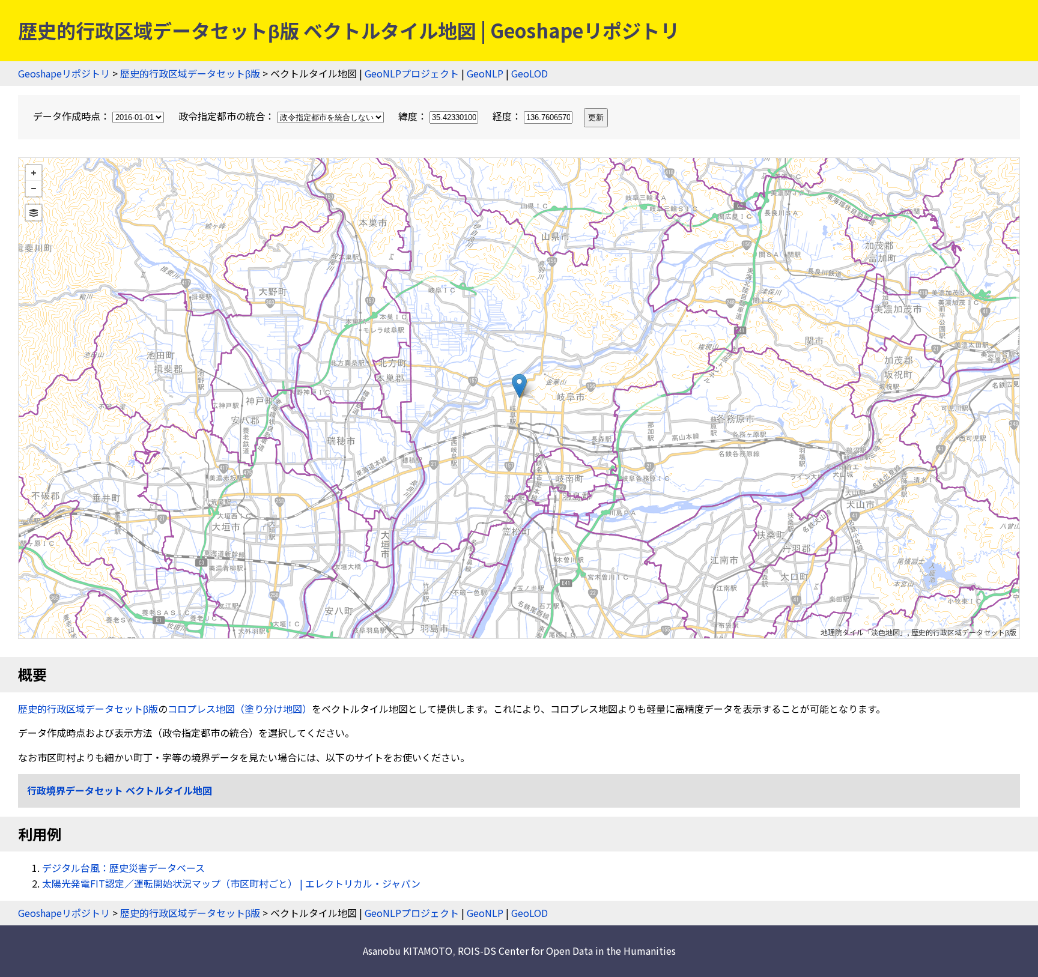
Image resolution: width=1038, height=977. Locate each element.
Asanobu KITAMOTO (407, 950)
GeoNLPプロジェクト (412, 73)
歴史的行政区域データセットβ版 (190, 73)
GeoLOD (529, 73)
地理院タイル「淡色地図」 (864, 632)
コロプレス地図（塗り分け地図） (240, 708)
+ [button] (33, 173)
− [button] (33, 188)
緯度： (413, 116)
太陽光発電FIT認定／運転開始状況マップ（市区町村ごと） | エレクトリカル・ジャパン (231, 883)
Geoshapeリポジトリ (64, 73)
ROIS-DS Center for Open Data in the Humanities (567, 950)
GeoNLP (485, 73)
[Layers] (33, 212)
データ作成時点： (72, 116)
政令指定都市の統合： (227, 116)
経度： (508, 116)
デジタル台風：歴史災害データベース (123, 868)
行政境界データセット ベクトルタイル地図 (119, 790)
